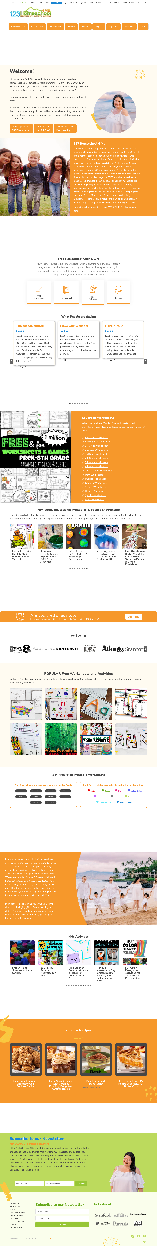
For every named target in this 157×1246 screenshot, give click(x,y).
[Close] (113, 593)
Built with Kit (97, 622)
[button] (59, 639)
